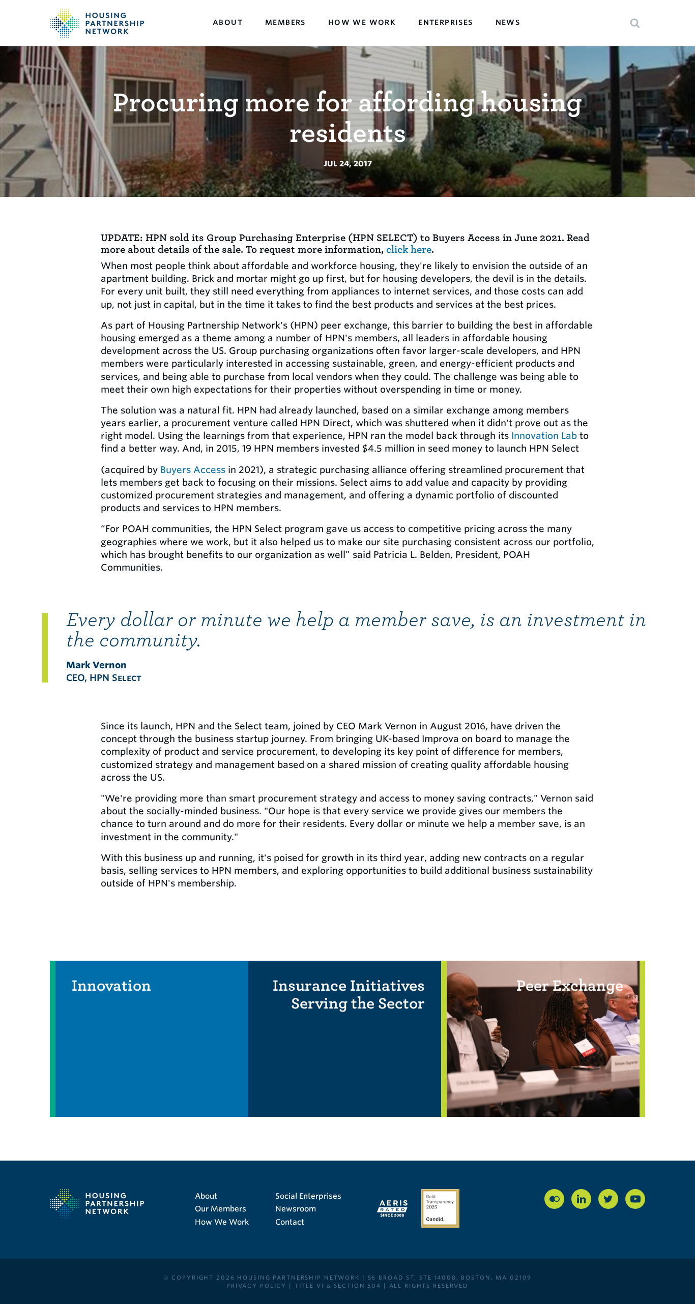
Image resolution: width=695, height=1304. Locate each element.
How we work (362, 22)
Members (285, 22)
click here (408, 249)
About (228, 22)
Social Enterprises (308, 1196)
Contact (289, 1222)
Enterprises (445, 22)
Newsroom (295, 1208)
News (508, 22)
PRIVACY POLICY (256, 1285)
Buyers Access (192, 469)
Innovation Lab (544, 435)
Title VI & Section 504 (338, 1285)
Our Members (220, 1208)
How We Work (222, 1222)
